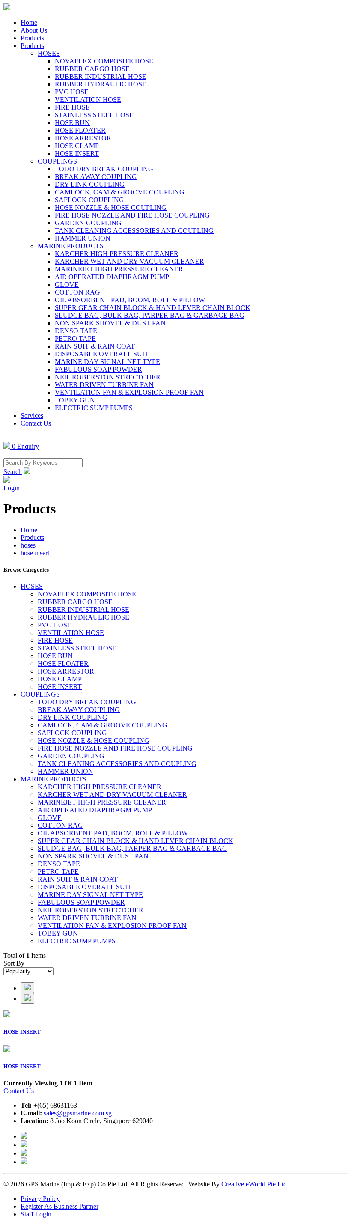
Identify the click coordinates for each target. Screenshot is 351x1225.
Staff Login (36, 1214)
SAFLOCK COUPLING (89, 199)
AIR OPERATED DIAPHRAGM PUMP (112, 276)
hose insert (35, 553)
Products (32, 38)
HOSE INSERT (77, 153)
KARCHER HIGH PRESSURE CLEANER (116, 253)
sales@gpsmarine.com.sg (78, 1113)
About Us (34, 30)
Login (11, 488)
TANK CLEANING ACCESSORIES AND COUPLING (134, 230)
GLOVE (67, 284)
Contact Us (36, 423)
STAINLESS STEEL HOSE (94, 115)
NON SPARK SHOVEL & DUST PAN (110, 323)
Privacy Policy (40, 1198)
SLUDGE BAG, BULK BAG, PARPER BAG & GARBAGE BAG (149, 315)
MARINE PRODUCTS (71, 246)
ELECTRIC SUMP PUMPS (94, 407)
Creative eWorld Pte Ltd (254, 1184)
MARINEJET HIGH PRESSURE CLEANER (119, 269)
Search (12, 471)
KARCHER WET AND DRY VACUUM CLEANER (129, 261)
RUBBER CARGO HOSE (92, 68)
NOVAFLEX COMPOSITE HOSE (104, 61)
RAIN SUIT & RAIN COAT (95, 346)
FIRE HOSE (72, 107)
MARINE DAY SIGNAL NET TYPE (107, 361)
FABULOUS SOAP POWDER (98, 369)
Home (29, 22)
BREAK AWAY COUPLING (96, 176)
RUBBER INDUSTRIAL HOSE (100, 76)
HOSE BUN (72, 122)
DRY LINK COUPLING (90, 184)
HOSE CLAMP (77, 145)
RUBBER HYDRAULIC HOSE (100, 84)
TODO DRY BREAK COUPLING (104, 169)
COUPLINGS (57, 161)
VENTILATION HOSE (88, 99)
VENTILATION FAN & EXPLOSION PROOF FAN (129, 392)
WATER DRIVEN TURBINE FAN (104, 384)
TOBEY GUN (75, 400)
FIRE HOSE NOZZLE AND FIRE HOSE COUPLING (132, 215)
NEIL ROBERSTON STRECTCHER (108, 377)
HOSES (49, 53)
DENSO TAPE (76, 330)
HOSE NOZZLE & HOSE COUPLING (111, 207)
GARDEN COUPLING (88, 223)
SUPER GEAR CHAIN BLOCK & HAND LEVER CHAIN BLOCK (152, 307)
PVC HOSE (72, 91)
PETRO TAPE (75, 338)
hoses (28, 545)
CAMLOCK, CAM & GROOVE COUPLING (119, 192)
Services (32, 415)
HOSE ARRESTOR (83, 138)
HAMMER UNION (82, 238)
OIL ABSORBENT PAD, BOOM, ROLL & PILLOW (130, 300)
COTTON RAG (77, 292)
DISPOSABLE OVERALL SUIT (102, 354)
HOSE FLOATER (80, 130)
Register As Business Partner (59, 1206)
